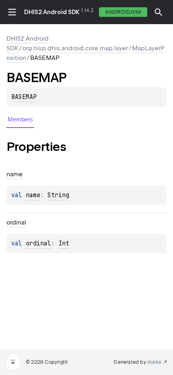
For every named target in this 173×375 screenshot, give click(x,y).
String (58, 195)
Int (63, 243)
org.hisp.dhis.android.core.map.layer (75, 48)
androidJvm (123, 12)
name (33, 195)
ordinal (38, 243)
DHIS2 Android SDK (52, 12)
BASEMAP (24, 97)
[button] (158, 12)
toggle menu (12, 12)
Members (20, 119)
